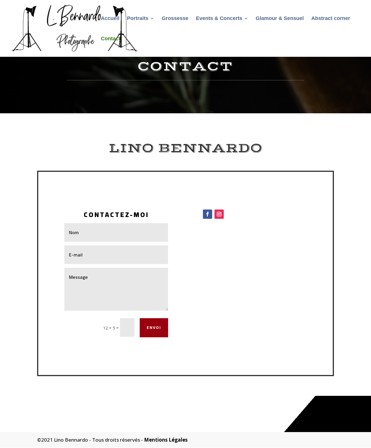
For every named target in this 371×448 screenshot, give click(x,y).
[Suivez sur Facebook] (207, 214)
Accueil (110, 18)
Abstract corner (330, 18)
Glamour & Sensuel (280, 18)
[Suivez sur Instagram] (219, 214)
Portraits (137, 18)
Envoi (154, 327)
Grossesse (175, 18)
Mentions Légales (166, 439)
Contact (110, 39)
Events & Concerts (219, 18)
